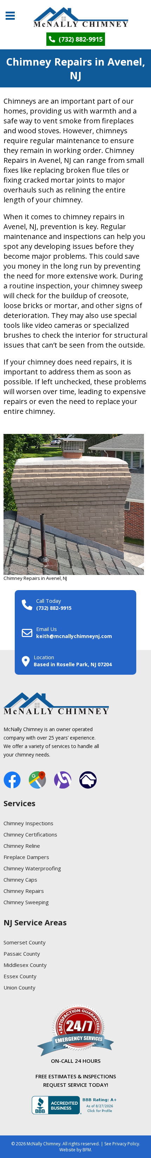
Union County (19, 987)
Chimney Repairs (24, 890)
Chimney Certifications (30, 834)
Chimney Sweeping (26, 902)
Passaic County (22, 953)
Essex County (20, 976)
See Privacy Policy (121, 1144)
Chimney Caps (20, 879)
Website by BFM (75, 1150)
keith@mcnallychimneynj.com (74, 636)
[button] (9, 13)
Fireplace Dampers (26, 856)
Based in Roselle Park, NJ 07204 (73, 664)
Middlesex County (25, 964)
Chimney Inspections (28, 823)
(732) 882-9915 (80, 39)
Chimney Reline (22, 845)
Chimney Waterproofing (32, 868)
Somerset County (25, 942)
